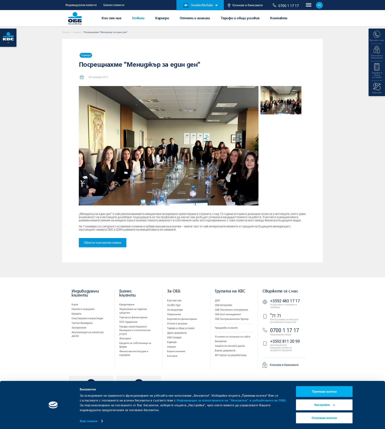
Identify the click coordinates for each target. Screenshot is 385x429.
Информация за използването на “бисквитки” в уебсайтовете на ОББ (231, 400)
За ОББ (173, 291)
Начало (66, 32)
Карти (75, 304)
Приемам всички (324, 391)
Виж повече (88, 421)
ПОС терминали (128, 322)
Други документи (177, 333)
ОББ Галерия (174, 337)
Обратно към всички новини (102, 242)
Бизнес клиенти (113, 5)
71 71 (275, 315)
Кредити (76, 313)
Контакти (278, 18)
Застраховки (79, 327)
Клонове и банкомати (247, 5)
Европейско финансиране (182, 319)
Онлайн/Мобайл (202, 5)
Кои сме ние (112, 18)
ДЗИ (217, 300)
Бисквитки (221, 341)
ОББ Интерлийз (223, 305)
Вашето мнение (176, 351)
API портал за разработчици (230, 355)
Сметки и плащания (83, 309)
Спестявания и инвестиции (87, 318)
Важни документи (225, 350)
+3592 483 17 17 (285, 301)
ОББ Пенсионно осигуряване (231, 309)
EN (319, 5)
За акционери (175, 309)
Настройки (322, 404)
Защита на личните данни (230, 346)
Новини (138, 18)
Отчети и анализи (195, 18)
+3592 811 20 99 (285, 341)
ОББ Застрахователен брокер (231, 319)
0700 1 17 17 (288, 6)
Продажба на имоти (226, 327)
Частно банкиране (82, 323)
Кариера (86, 55)
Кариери (162, 18)
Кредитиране (126, 304)
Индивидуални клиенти (81, 5)
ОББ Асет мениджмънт (228, 314)
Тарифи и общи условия (240, 18)
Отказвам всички (324, 418)
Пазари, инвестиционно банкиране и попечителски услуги (134, 330)
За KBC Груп (174, 305)
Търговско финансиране (133, 317)
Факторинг (125, 338)
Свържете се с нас (280, 291)
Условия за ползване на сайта (232, 336)
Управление (174, 314)
